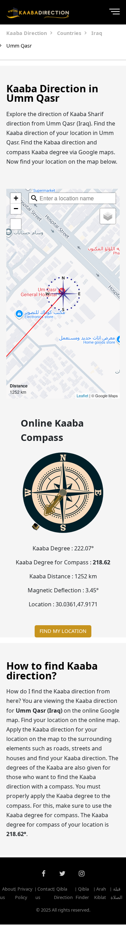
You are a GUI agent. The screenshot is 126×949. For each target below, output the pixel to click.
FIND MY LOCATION (63, 631)
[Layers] (107, 216)
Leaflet (82, 395)
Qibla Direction (63, 893)
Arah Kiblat (100, 893)
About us (7, 893)
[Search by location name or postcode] (34, 198)
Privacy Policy (23, 893)
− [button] (16, 208)
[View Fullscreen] (15, 224)
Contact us (44, 893)
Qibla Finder (82, 893)
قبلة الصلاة (116, 893)
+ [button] (16, 198)
